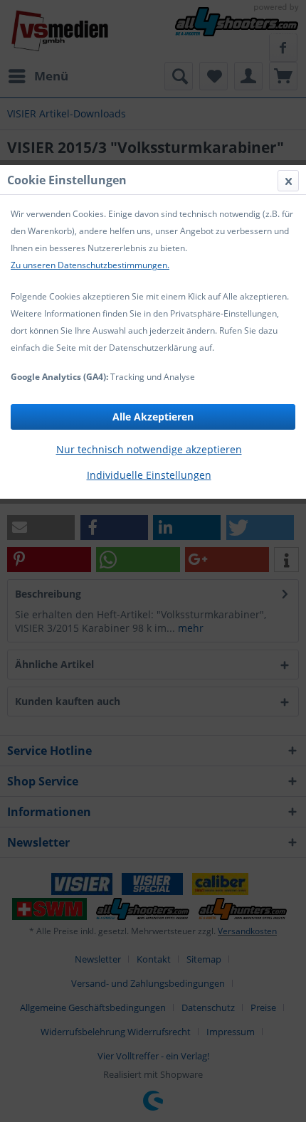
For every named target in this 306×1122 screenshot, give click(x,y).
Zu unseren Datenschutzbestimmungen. (90, 265)
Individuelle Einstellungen (149, 475)
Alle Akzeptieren (153, 416)
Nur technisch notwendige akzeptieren (149, 449)
